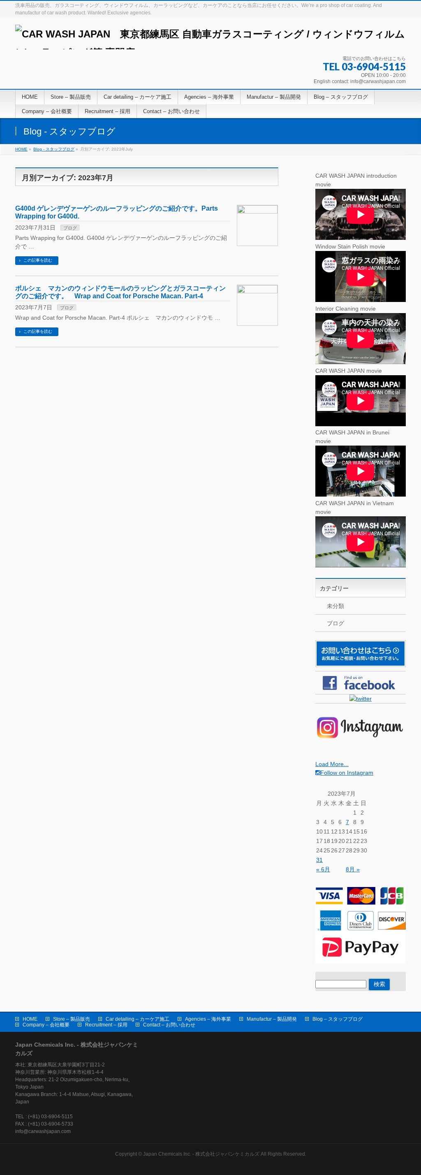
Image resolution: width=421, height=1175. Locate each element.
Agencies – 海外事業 (208, 1019)
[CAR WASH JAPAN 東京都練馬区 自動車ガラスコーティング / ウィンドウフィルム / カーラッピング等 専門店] (210, 40)
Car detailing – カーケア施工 (137, 1019)
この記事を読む (37, 260)
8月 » (353, 869)
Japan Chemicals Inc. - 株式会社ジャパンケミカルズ (201, 1154)
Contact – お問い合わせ (169, 1025)
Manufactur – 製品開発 (272, 1019)
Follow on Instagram (346, 772)
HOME (30, 1019)
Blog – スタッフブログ (337, 1019)
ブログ (70, 227)
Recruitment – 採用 (106, 1025)
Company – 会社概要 (46, 1025)
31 (319, 860)
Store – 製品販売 (71, 1019)
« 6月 (323, 869)
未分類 (335, 606)
